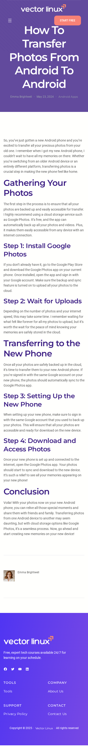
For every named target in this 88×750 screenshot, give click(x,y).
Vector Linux (44, 728)
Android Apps (68, 96)
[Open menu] (10, 20)
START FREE (67, 20)
